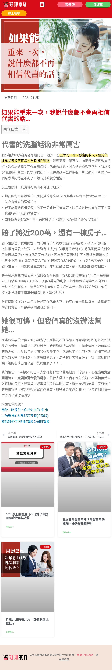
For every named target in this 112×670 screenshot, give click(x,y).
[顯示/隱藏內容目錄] (23, 128)
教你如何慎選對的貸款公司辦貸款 (25, 421)
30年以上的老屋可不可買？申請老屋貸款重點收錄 (27, 516)
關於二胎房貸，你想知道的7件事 (24, 410)
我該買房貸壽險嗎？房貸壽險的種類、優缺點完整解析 (84, 521)
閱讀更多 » (10, 527)
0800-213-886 (85, 655)
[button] (42, 4)
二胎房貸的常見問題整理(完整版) (25, 416)
